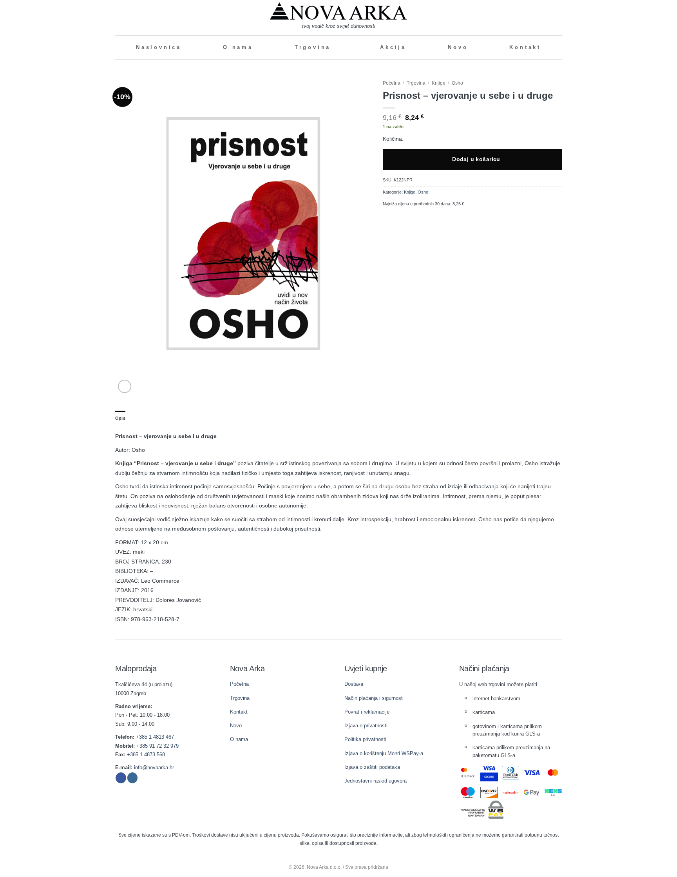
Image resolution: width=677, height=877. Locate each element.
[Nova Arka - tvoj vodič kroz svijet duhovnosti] (338, 11)
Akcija (393, 47)
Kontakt (525, 47)
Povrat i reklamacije (366, 712)
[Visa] (532, 772)
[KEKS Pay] (553, 792)
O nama (238, 47)
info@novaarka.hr (154, 767)
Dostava (353, 684)
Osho (457, 83)
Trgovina (313, 47)
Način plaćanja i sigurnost (373, 698)
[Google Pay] (532, 792)
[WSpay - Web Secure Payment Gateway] (482, 809)
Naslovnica (158, 47)
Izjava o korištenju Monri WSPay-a (383, 753)
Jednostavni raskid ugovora (375, 781)
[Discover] (489, 792)
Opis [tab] (120, 418)
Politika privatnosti (365, 739)
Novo (458, 47)
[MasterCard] (553, 772)
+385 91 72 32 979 (157, 746)
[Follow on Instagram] (132, 777)
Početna (391, 83)
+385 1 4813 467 (155, 737)
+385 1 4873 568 (146, 754)
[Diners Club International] (511, 772)
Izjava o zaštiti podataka (372, 767)
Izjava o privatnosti (365, 725)
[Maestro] (468, 792)
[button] (118, 17)
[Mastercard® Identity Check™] (468, 772)
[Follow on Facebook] (121, 777)
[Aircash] (511, 792)
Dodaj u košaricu (476, 159)
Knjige (438, 83)
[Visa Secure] (489, 772)
